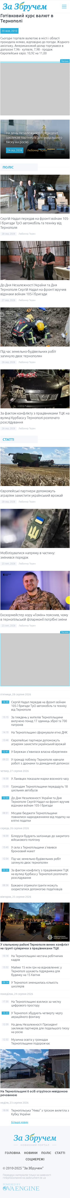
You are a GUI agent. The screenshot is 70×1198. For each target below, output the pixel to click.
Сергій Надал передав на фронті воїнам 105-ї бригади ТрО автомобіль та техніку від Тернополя (34, 223)
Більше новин (19, 1122)
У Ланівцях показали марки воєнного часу (40, 778)
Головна (12, 1153)
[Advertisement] (35, 89)
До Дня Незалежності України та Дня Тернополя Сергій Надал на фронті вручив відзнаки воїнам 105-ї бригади (33, 289)
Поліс (46, 1153)
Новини (31, 1153)
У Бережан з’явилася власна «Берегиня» (39, 751)
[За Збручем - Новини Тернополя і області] (25, 6)
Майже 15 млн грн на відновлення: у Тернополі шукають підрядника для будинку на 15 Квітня (36, 971)
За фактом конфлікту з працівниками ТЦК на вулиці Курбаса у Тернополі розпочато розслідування (34, 417)
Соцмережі (35, 1159)
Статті (60, 1153)
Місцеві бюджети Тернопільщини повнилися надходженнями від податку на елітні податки (40, 816)
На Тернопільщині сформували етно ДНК (39, 732)
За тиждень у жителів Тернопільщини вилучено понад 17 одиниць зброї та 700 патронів (39, 721)
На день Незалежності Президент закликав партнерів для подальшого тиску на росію (40, 1028)
